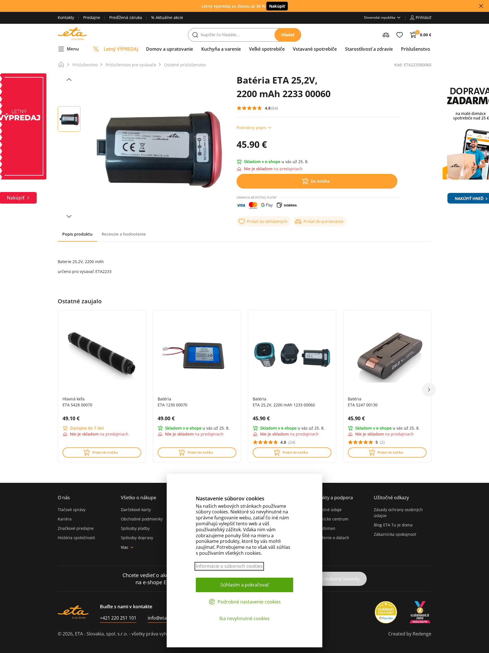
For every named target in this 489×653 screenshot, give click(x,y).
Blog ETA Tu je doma (393, 525)
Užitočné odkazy (391, 497)
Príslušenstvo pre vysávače (131, 64)
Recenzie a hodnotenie (124, 234)
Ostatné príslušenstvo (185, 64)
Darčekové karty (136, 509)
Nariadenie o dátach (329, 537)
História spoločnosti (76, 537)
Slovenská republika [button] (379, 17)
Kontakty (66, 17)
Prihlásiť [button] (423, 17)
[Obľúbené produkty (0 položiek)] (399, 34)
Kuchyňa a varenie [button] (221, 49)
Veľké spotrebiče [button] (267, 49)
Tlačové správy (71, 509)
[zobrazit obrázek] (69, 79)
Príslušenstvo (85, 64)
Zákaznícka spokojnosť (395, 534)
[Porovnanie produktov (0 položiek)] (386, 34)
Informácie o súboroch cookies (229, 566)
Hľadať (287, 34)
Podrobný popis (251, 127)
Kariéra (65, 519)
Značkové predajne (76, 528)
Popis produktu (77, 234)
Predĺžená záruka (125, 17)
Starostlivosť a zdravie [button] (369, 49)
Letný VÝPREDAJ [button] (121, 49)
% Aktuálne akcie (167, 17)
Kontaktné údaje (326, 509)
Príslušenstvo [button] (415, 49)
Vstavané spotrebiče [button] (315, 49)
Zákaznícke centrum (329, 519)
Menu (73, 49)
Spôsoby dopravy (137, 537)
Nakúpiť (277, 6)
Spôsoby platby (135, 528)
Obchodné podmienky (142, 519)
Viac (124, 547)
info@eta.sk (160, 618)
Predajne (91, 17)
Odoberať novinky (340, 579)
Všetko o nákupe (138, 497)
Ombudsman (322, 528)
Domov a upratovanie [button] (169, 49)
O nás (64, 497)
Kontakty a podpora (331, 497)
